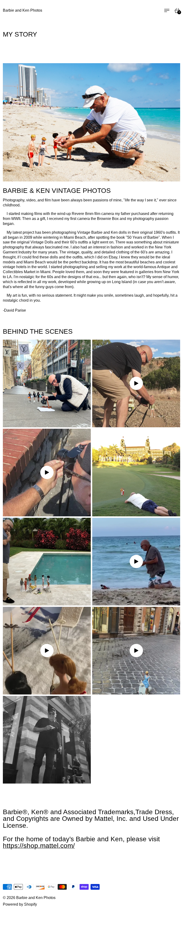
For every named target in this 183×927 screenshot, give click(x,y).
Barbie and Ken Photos (36, 898)
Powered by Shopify (20, 904)
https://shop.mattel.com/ (39, 845)
